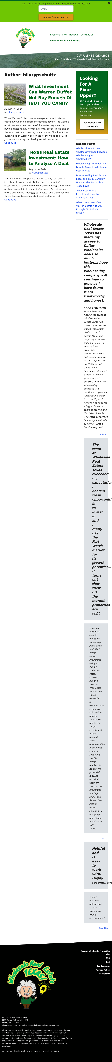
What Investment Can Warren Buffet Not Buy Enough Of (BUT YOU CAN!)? (50, 95)
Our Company (103, 966)
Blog (108, 962)
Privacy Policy (103, 970)
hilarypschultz (16, 112)
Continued (10, 142)
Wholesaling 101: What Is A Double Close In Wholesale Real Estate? (91, 167)
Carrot (56, 1051)
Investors (54, 34)
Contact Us (87, 34)
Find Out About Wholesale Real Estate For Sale (82, 59)
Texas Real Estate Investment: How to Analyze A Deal (49, 157)
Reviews (73, 34)
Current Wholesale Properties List (95, 952)
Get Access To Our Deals (92, 124)
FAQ (64, 34)
